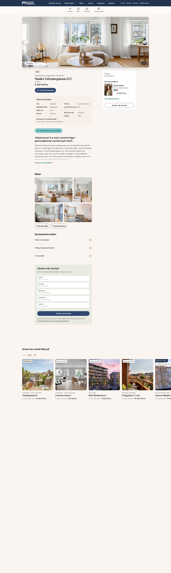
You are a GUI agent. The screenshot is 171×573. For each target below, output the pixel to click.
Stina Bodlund (119, 86)
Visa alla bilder (42, 226)
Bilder (78, 11)
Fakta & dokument (47, 90)
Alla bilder (29, 63)
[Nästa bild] (144, 42)
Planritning (87, 11)
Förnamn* (41, 284)
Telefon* (41, 304)
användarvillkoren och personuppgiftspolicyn (53, 321)
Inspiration (101, 3)
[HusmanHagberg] (28, 3)
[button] (63, 199)
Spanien (111, 3)
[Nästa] (34, 355)
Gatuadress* (42, 297)
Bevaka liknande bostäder (50, 131)
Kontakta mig (121, 93)
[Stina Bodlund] (108, 90)
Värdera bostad (98, 11)
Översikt (70, 11)
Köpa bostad (69, 3)
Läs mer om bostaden (43, 163)
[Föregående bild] (26, 42)
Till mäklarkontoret (111, 99)
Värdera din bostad (63, 313)
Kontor (91, 3)
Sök (123, 3)
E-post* (40, 277)
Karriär (128, 3)
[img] (114, 90)
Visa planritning (59, 226)
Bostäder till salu (55, 3)
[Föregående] (24, 355)
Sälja (81, 3)
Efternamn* (41, 290)
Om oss (135, 3)
